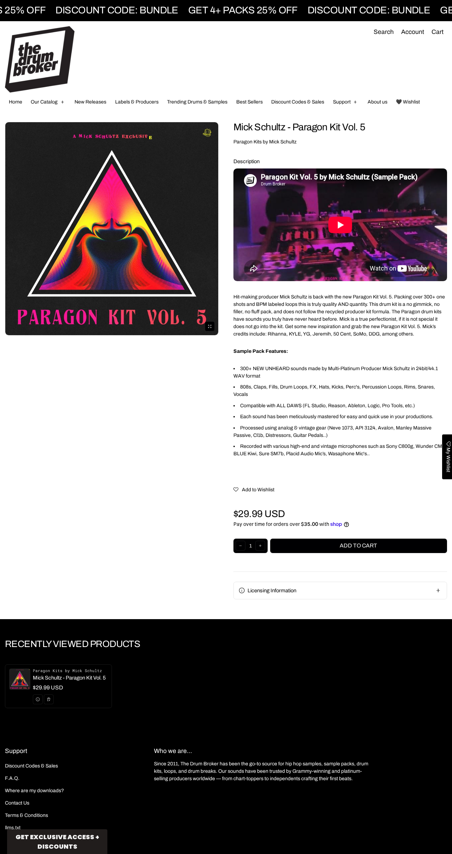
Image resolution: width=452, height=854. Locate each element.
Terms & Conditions (26, 815)
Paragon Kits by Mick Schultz (265, 141)
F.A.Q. (12, 778)
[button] (383, 32)
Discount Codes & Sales (31, 766)
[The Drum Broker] (40, 59)
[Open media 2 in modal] (111, 228)
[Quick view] (38, 699)
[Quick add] (49, 699)
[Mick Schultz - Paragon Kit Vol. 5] (58, 686)
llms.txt (12, 827)
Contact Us (17, 803)
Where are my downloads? (34, 790)
